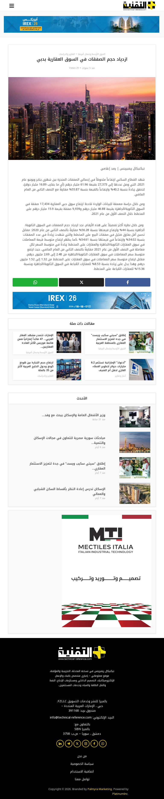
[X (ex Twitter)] (77, 743)
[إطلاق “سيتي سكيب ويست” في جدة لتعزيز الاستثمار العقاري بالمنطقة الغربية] (131, 467)
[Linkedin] (60, 743)
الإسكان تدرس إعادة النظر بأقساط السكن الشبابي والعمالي (69, 491)
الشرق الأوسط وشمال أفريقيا (91, 54)
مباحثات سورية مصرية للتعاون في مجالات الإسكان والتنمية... (69, 440)
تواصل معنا (82, 779)
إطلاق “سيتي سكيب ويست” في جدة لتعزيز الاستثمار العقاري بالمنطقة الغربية (108, 339)
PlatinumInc (120, 793)
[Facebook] (94, 743)
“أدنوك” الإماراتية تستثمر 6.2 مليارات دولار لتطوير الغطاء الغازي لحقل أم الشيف (108, 366)
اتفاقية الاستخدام (82, 771)
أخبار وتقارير (120, 376)
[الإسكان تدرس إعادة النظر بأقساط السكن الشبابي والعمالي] (131, 493)
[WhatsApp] (103, 743)
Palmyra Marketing (100, 789)
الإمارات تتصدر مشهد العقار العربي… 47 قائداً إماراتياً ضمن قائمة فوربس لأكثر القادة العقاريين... (35, 341)
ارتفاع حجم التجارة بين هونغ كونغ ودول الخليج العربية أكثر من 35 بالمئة (35, 366)
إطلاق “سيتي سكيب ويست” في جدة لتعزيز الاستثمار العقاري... (67, 466)
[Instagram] (85, 743)
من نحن (82, 756)
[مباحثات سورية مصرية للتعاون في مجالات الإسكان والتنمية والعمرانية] (131, 442)
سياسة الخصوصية (82, 764)
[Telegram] (68, 743)
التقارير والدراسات (67, 54)
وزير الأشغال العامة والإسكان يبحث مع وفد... (73, 415)
